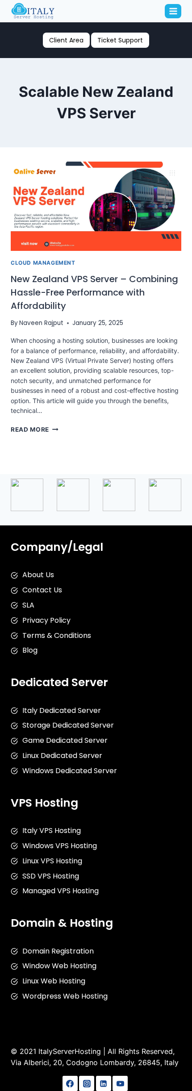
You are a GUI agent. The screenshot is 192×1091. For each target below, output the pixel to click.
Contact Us (42, 590)
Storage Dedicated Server (68, 725)
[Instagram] (86, 1083)
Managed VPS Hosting (60, 891)
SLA (28, 605)
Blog (30, 650)
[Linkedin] (103, 1083)
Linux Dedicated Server (62, 755)
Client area (66, 40)
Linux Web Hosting (53, 981)
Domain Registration (58, 951)
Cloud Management (43, 262)
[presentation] (96, 206)
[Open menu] (173, 11)
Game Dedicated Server (65, 740)
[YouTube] (120, 1083)
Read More (34, 429)
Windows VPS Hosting (59, 846)
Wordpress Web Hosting (65, 996)
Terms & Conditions (56, 635)
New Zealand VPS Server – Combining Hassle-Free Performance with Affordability (94, 292)
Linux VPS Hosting (52, 861)
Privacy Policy (46, 620)
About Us (38, 575)
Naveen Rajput (41, 323)
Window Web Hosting (59, 966)
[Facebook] (70, 1083)
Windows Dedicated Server (69, 771)
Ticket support (120, 40)
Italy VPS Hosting (51, 830)
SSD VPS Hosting (50, 876)
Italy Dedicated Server (61, 710)
